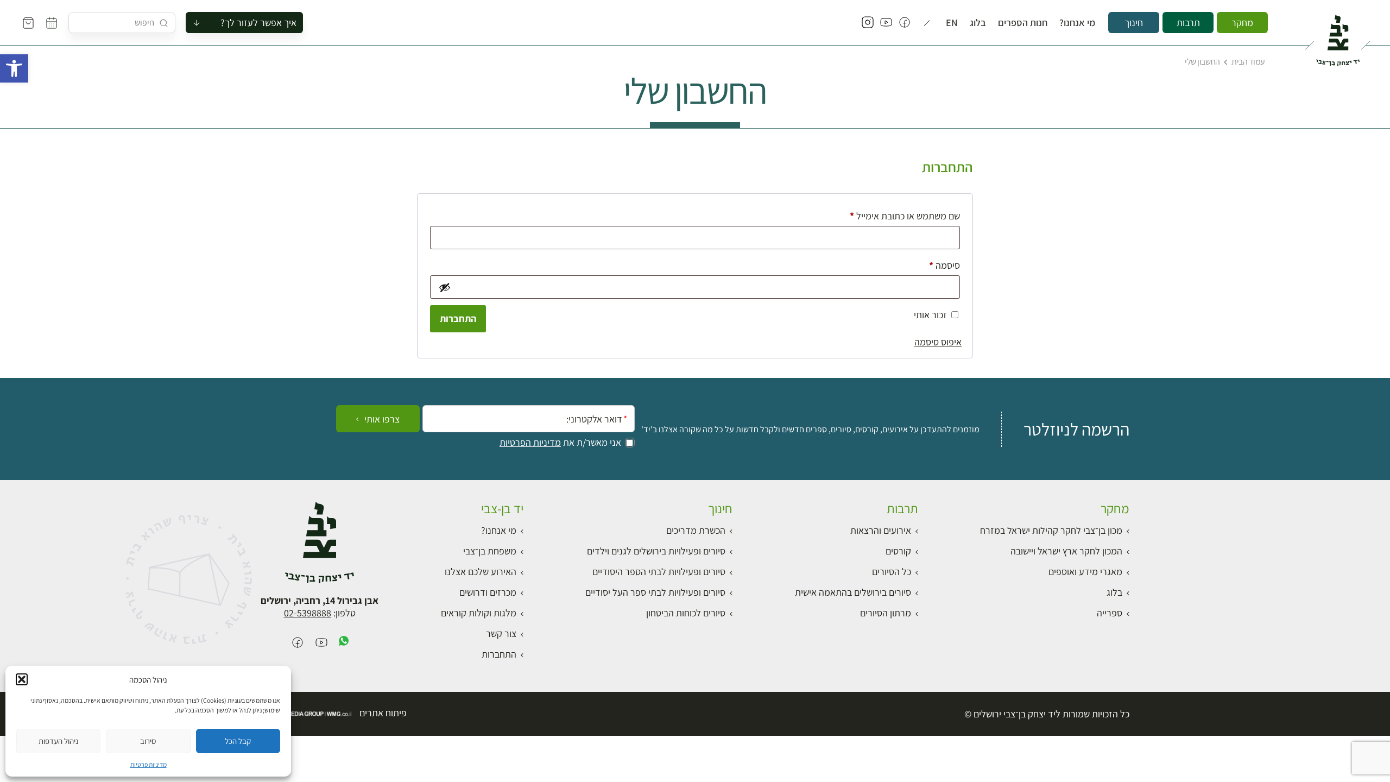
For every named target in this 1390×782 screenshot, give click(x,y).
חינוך (1133, 22)
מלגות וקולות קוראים (478, 613)
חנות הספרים (1022, 23)
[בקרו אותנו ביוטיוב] (886, 23)
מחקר (1242, 22)
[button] (14, 68)
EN (952, 23)
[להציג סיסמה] (444, 287)
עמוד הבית (1248, 61)
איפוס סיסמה (938, 342)
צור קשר (501, 633)
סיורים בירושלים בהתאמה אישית (853, 592)
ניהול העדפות (59, 741)
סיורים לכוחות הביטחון (685, 613)
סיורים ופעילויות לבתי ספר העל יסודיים (655, 592)
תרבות (1188, 22)
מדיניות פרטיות (148, 764)
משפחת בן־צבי (489, 551)
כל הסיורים (891, 571)
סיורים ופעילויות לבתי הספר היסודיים (658, 571)
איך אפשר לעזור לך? (258, 22)
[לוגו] (1338, 35)
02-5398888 (307, 613)
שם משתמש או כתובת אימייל (896, 215)
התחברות (458, 318)
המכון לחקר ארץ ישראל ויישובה (1066, 551)
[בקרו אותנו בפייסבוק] (904, 23)
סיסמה (936, 265)
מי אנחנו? (1077, 23)
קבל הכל (238, 741)
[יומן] (51, 22)
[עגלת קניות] (28, 22)
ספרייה (1109, 613)
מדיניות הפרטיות (530, 442)
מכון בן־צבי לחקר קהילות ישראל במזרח (1051, 530)
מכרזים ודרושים (487, 592)
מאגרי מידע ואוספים (1085, 571)
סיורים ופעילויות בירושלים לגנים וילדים (656, 551)
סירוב (148, 741)
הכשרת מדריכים (695, 530)
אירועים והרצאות (880, 530)
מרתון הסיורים (885, 613)
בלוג (978, 23)
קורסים (898, 551)
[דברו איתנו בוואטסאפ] (343, 643)
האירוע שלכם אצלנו (480, 571)
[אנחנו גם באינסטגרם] (867, 23)
